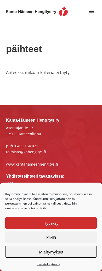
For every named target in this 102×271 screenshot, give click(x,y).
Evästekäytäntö (48, 264)
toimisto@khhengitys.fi (26, 151)
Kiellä (51, 237)
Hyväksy (51, 223)
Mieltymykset (51, 252)
